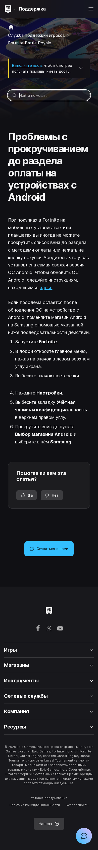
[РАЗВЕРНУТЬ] (81, 68)
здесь (46, 287)
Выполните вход (27, 65)
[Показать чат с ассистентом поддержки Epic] (84, 836)
